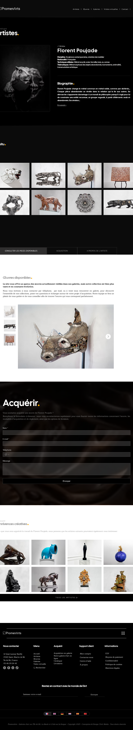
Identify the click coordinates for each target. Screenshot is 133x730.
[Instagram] (4, 667)
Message (6, 461)
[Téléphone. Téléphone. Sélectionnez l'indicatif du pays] (7, 454)
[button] (48, 175)
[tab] (62, 251)
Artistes (76, 9)
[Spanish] (78, 714)
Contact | (126, 9)
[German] (62, 714)
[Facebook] (8, 667)
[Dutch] (70, 714)
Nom (5, 428)
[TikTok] (17, 667)
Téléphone (7, 450)
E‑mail (6, 439)
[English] (55, 714)
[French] (47, 714)
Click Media (103, 724)
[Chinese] (86, 714)
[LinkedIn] (12, 667)
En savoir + (61, 105)
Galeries (96, 9)
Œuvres (86, 9)
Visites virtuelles (111, 9)
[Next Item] (108, 336)
